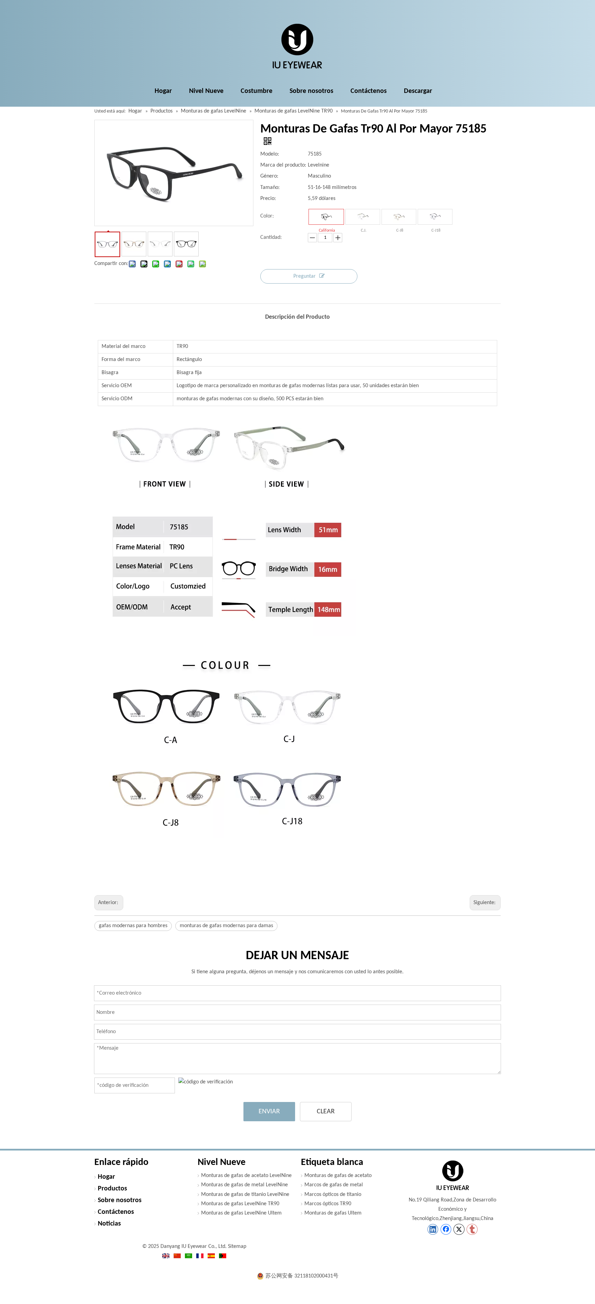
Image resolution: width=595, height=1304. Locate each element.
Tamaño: (270, 187)
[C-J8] (399, 217)
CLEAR (326, 1111)
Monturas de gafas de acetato (338, 1175)
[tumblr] (472, 1229)
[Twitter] (458, 1229)
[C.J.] (362, 217)
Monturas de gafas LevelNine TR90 (240, 1204)
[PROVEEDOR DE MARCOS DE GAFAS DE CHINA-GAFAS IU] (452, 1175)
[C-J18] (435, 217)
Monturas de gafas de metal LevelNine (244, 1185)
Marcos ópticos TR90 (327, 1204)
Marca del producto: (283, 165)
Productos (112, 1188)
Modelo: (269, 154)
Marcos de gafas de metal (333, 1185)
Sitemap (237, 1246)
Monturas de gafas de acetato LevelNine (246, 1175)
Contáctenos (116, 1212)
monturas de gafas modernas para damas (226, 926)
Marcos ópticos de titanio (332, 1194)
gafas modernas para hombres (133, 926)
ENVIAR (269, 1111)
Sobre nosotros (120, 1200)
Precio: (268, 198)
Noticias (109, 1223)
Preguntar (304, 276)
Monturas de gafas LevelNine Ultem (241, 1213)
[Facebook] (445, 1229)
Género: (269, 176)
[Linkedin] (432, 1229)
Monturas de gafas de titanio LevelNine (245, 1194)
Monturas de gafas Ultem (333, 1213)
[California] (326, 217)
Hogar (106, 1177)
